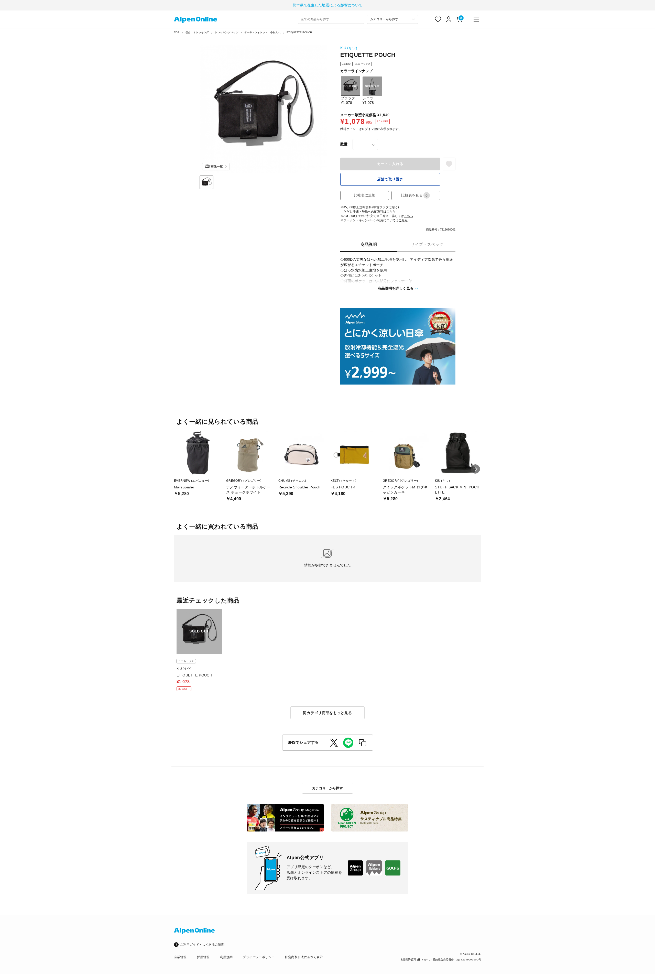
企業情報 (180, 957)
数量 (343, 144)
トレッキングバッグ (226, 32)
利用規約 (226, 957)
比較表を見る (414, 195)
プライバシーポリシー (259, 957)
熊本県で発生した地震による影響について (328, 5)
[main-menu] (476, 19)
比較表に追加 (364, 195)
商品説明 (369, 244)
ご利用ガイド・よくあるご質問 (202, 944)
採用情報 (203, 957)
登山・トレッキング (197, 32)
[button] (475, 469)
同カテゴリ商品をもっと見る (327, 713)
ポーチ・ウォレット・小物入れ (262, 32)
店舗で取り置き (390, 179)
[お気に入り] (438, 19)
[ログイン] (448, 19)
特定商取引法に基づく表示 (304, 957)
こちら (391, 211)
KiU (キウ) (348, 48)
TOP (177, 32)
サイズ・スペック (427, 244)
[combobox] (331, 19)
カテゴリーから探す (327, 788)
